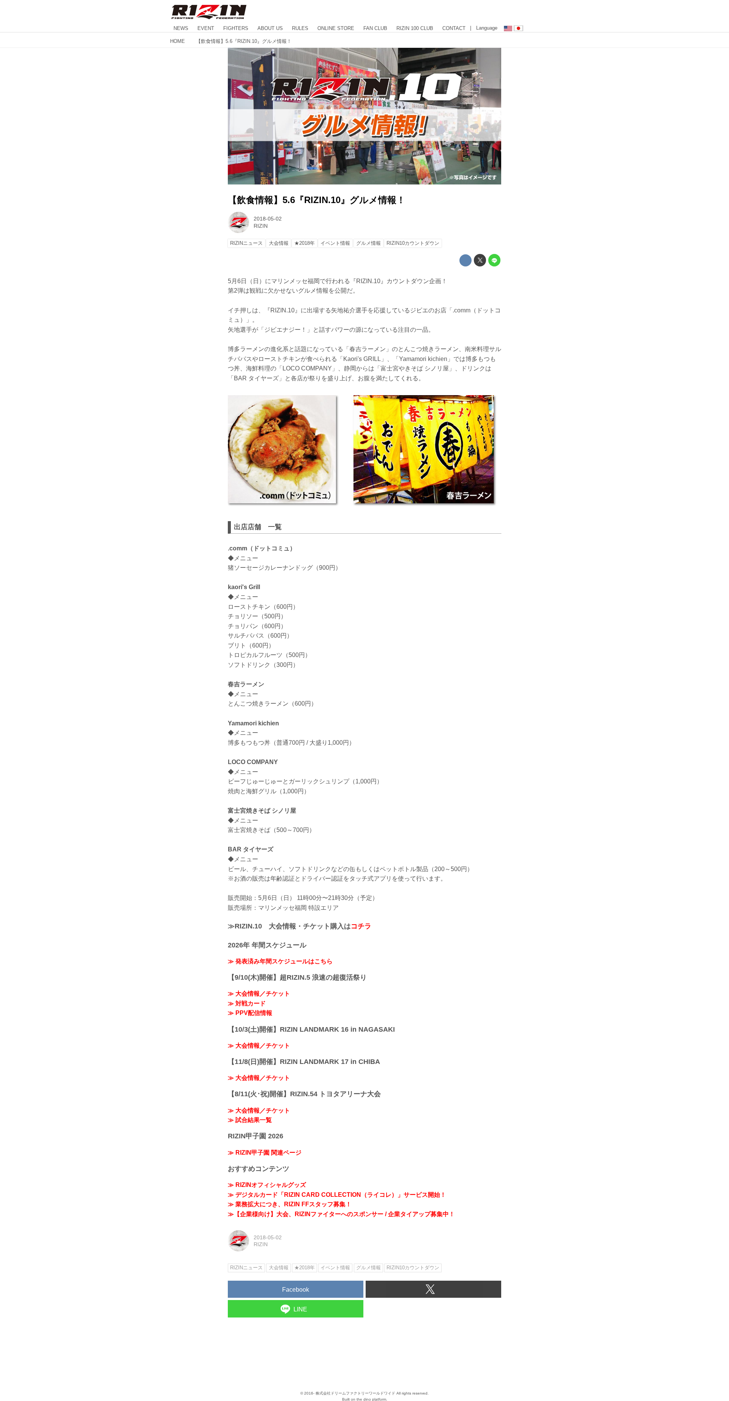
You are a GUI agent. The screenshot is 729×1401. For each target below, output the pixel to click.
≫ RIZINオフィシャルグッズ (267, 1185)
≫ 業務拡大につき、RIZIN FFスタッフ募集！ (290, 1204)
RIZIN (261, 226)
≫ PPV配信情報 (250, 1013)
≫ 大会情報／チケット (259, 993)
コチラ (361, 926)
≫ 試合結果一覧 (250, 1120)
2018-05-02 (268, 219)
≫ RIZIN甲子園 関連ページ (264, 1152)
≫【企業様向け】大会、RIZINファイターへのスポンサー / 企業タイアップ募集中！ (341, 1214)
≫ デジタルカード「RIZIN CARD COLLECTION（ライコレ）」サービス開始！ (337, 1194)
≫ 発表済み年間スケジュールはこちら (280, 961)
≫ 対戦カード (247, 1003)
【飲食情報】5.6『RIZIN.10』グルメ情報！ (317, 200)
